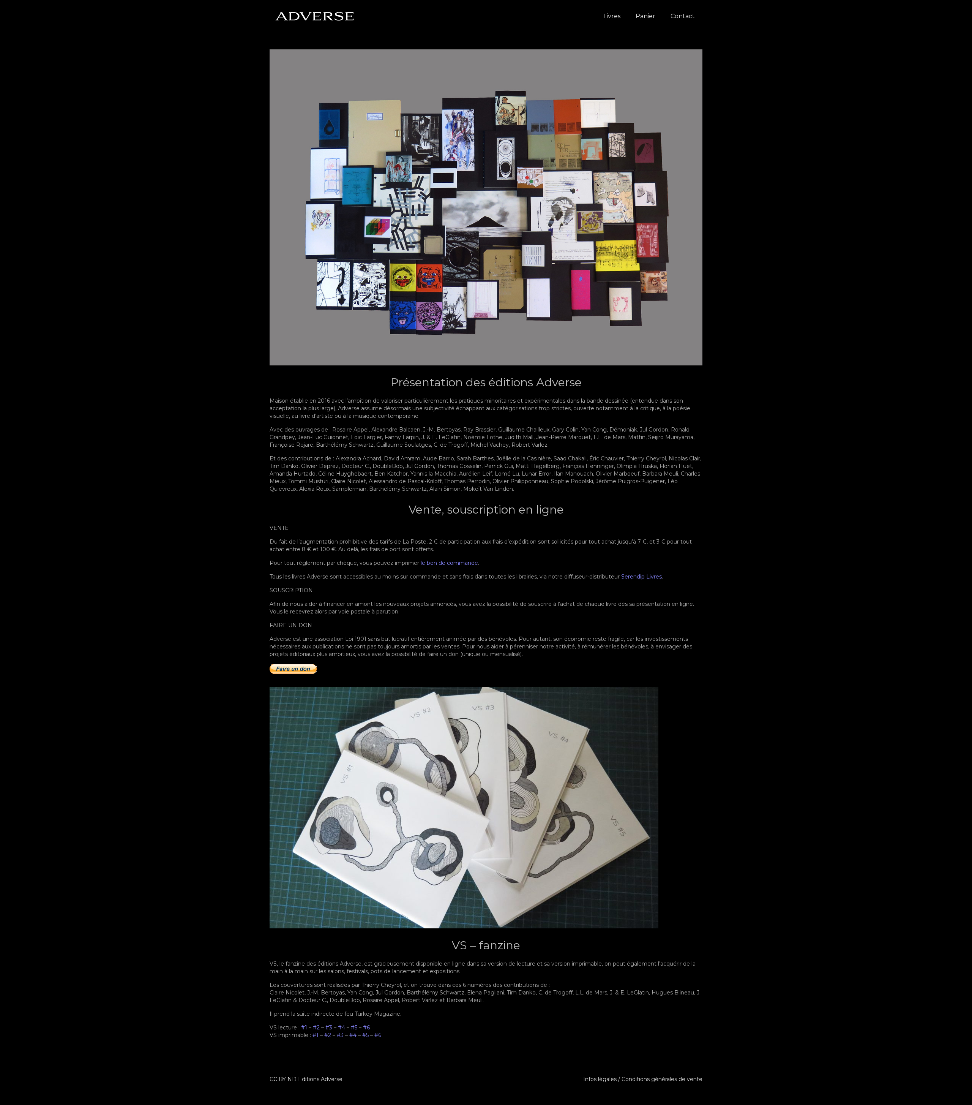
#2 (316, 1027)
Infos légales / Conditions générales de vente (642, 1079)
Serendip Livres (641, 576)
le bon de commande (449, 563)
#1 (304, 1027)
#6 (366, 1027)
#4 (341, 1027)
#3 (328, 1027)
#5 (354, 1027)
